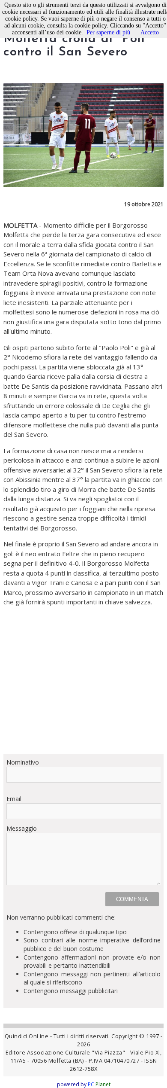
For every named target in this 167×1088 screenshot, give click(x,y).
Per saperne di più (108, 32)
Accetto (149, 32)
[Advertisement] (83, 680)
